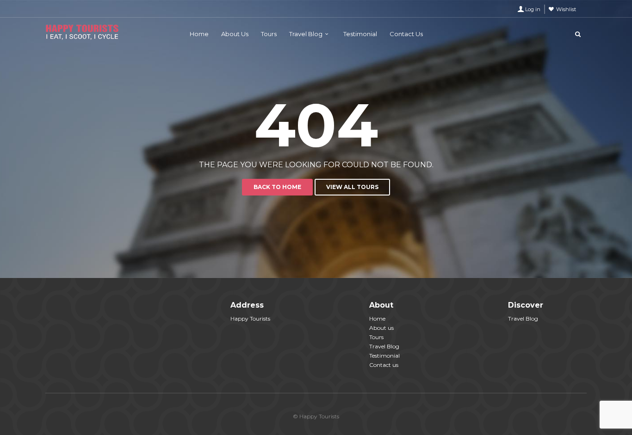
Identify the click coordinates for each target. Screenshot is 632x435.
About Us (234, 34)
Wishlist (566, 9)
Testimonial (360, 34)
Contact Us (406, 34)
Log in (532, 9)
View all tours (352, 186)
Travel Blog (305, 34)
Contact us (383, 364)
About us (381, 327)
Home (199, 34)
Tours (269, 34)
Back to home (277, 186)
